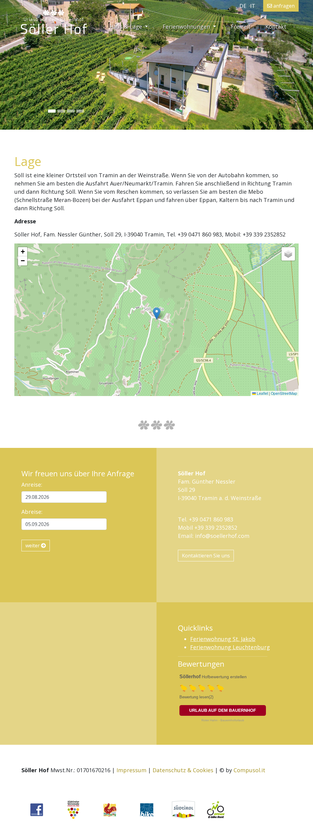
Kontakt (275, 26)
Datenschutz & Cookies (183, 770)
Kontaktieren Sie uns (206, 555)
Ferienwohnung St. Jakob (223, 639)
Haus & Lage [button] (132, 26)
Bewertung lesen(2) (196, 697)
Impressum (131, 770)
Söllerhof (190, 676)
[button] (23, 65)
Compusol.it (249, 770)
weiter (33, 545)
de (242, 5)
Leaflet (262, 393)
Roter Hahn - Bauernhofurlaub (222, 720)
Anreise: (31, 484)
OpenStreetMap (284, 393)
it (252, 5)
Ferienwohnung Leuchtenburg (230, 647)
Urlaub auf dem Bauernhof (222, 710)
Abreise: (31, 511)
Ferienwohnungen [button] (187, 26)
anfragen (283, 5)
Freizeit (241, 26)
